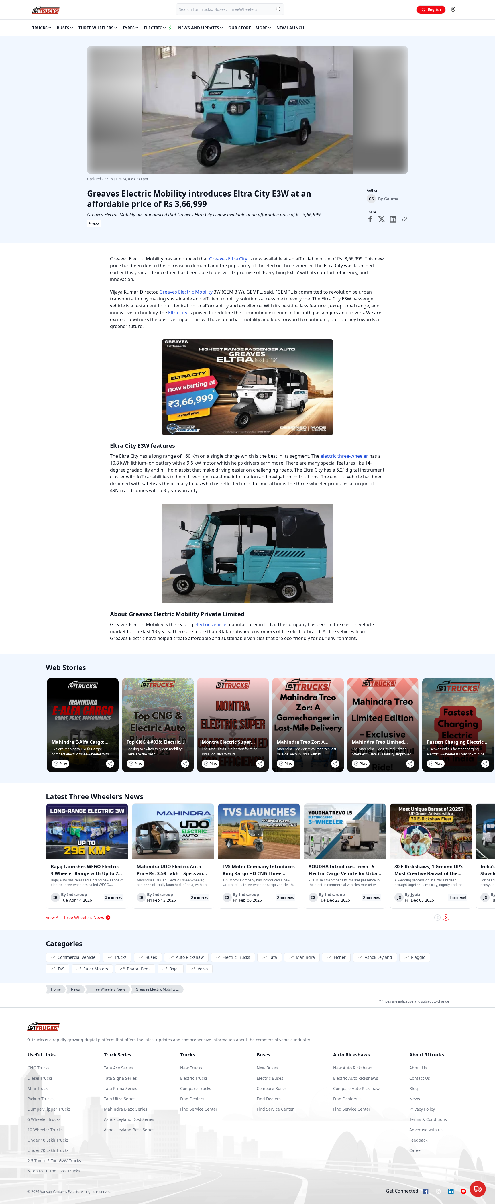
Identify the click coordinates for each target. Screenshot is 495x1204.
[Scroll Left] (437, 917)
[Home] (46, 10)
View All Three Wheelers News (75, 917)
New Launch (290, 27)
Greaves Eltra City (228, 259)
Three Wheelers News (107, 989)
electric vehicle (210, 624)
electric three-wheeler (344, 456)
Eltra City (177, 312)
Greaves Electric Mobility (186, 292)
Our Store (239, 27)
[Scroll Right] (446, 917)
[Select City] (454, 10)
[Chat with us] (478, 1187)
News (75, 989)
